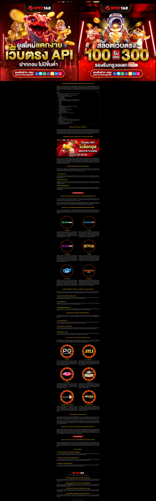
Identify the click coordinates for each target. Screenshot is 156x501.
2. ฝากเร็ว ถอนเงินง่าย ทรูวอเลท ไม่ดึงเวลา (63, 111)
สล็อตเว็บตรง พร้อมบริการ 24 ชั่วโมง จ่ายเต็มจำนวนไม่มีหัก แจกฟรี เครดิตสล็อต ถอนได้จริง (68, 120)
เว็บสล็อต (63, 233)
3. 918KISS (60, 115)
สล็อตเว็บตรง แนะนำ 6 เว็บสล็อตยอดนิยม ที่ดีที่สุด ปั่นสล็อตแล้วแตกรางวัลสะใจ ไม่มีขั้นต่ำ (68, 100)
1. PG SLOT (60, 113)
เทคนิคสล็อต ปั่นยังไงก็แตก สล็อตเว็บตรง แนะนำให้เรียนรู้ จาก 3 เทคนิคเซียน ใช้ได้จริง (68, 106)
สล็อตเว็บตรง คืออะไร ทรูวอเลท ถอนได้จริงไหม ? (63, 94)
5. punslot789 (60, 104)
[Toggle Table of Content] (97, 92)
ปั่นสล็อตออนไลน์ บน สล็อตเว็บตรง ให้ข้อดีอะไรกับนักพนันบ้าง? (65, 109)
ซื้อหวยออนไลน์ (89, 316)
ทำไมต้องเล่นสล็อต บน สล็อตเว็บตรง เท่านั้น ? (63, 118)
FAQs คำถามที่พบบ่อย (60, 121)
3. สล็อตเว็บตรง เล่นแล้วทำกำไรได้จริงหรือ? (64, 123)
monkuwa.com (81, 129)
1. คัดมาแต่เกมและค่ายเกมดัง (62, 110)
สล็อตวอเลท (59, 187)
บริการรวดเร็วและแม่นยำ (61, 97)
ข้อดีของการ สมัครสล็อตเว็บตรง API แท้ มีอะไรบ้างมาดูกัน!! (65, 96)
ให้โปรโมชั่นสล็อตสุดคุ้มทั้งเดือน (62, 98)
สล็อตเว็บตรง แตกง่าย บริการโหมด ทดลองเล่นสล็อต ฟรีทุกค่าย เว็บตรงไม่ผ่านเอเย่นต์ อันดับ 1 (69, 119)
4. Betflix (60, 103)
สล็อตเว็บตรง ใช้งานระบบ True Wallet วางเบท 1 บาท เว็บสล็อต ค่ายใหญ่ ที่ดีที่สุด (67, 95)
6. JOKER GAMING (61, 117)
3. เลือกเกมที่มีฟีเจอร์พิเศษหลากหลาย (63, 108)
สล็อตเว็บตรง (67, 1)
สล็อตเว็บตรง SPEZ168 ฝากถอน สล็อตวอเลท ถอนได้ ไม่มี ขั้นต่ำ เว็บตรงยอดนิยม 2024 (68, 93)
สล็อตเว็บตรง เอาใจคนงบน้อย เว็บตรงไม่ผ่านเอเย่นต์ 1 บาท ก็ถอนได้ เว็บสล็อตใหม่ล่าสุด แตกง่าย (69, 99)
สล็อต (62, 204)
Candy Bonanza (63, 158)
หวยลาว (76, 422)
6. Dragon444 (60, 105)
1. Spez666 (60, 101)
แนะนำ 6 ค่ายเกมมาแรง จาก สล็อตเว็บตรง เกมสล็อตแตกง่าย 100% (66, 112)
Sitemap (71, 1)
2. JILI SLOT (60, 114)
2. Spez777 (60, 102)
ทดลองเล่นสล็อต (75, 430)
